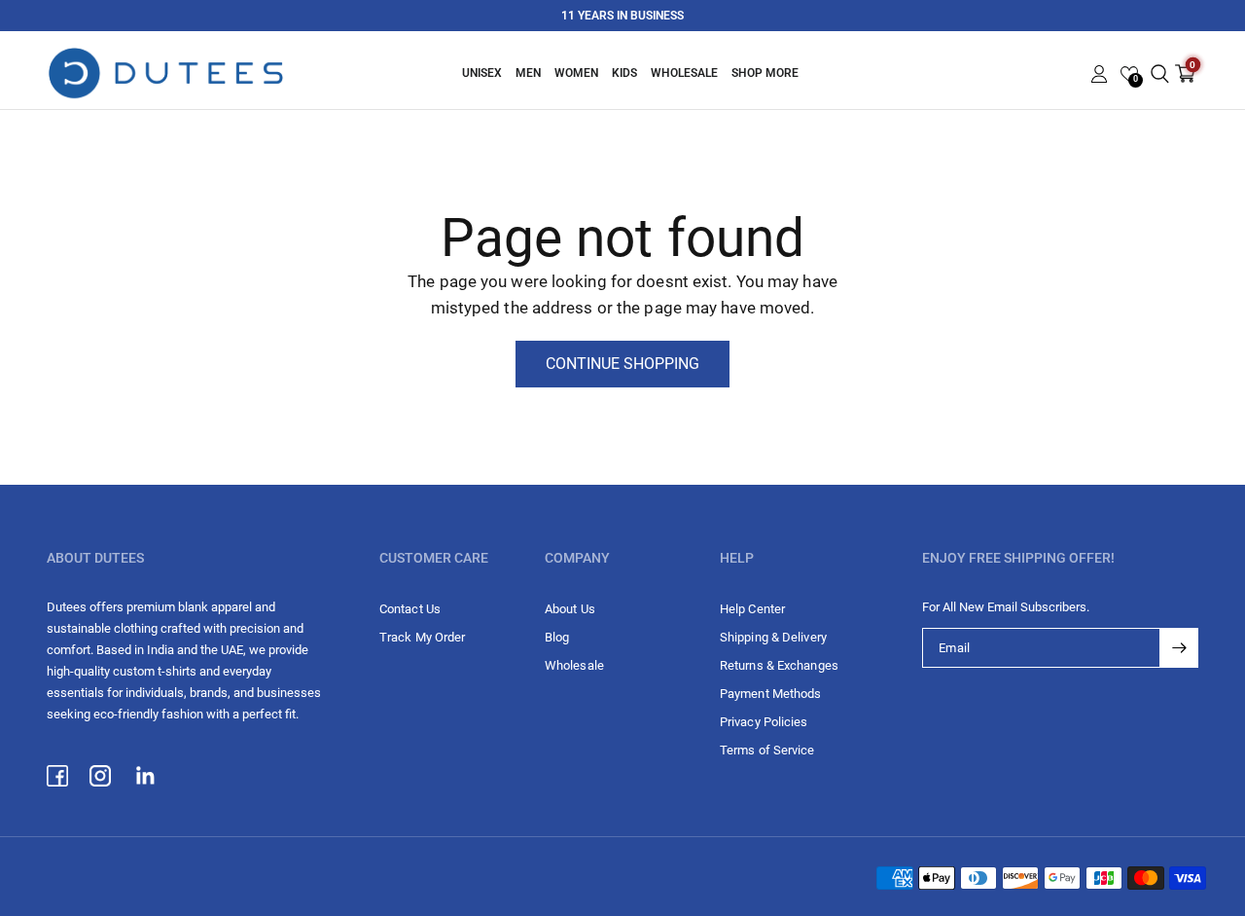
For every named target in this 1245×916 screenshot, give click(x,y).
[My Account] (1099, 73)
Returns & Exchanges (779, 665)
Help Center (752, 609)
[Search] (1160, 73)
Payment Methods (771, 693)
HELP (737, 558)
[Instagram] (110, 775)
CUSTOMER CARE (433, 558)
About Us (570, 609)
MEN (528, 73)
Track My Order (422, 637)
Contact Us (410, 609)
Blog (557, 637)
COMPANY (577, 558)
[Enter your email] (1178, 648)
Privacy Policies (764, 721)
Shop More (765, 73)
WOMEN (576, 73)
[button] (1129, 74)
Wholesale (684, 73)
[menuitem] (482, 73)
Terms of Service (767, 750)
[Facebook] (68, 775)
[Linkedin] (153, 775)
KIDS (624, 73)
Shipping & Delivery (773, 637)
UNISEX (482, 73)
